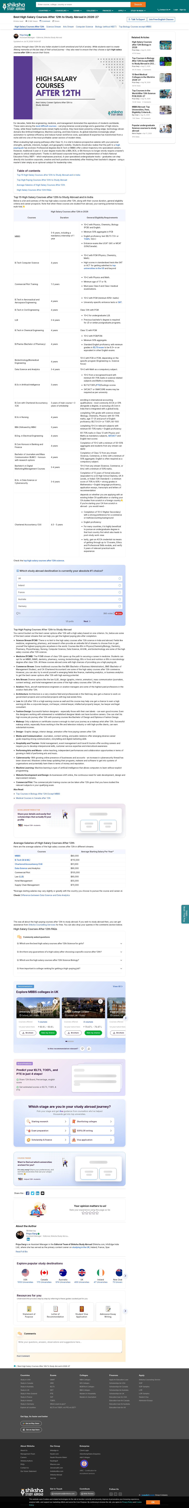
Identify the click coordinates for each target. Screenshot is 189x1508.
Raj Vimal (135, 115)
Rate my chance (48, 1033)
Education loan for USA (118, 1397)
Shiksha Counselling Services (42, 924)
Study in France (26, 1397)
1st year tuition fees (27, 1027)
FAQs (22, 1464)
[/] (15, 1366)
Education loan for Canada (119, 1401)
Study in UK (24, 1390)
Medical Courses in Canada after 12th (33, 798)
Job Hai (53, 1478)
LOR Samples (144, 1394)
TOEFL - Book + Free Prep (185, 914)
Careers (23, 1457)
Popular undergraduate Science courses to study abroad (144, 128)
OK (153, 1502)
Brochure (29, 1033)
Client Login (84, 1450)
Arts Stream (68, 26)
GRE (52, 1383)
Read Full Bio (22, 1251)
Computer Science (84, 26)
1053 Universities (25, 1282)
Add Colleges (85, 1457)
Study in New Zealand (28, 1394)
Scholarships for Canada (118, 1387)
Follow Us (114, 1489)
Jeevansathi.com (56, 1468)
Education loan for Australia (119, 1404)
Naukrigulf (54, 1461)
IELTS (52, 1387)
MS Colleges (84, 1383)
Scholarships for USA (117, 1383)
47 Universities (101, 1282)
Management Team (27, 1454)
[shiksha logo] (32, 1491)
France (21, 592)
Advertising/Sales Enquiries (90, 1454)
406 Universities (81, 1282)
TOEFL (52, 1401)
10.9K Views (136, 102)
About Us (23, 1450)
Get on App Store (33, 1430)
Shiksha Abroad (56, 1475)
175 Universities (44, 1282)
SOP (140, 1383)
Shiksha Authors (26, 1461)
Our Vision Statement (28, 1471)
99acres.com (55, 1464)
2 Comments (147, 69)
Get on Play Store (32, 1423)
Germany (22, 606)
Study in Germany (27, 1404)
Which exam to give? (58, 1404)
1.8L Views (136, 118)
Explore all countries (28, 1407)
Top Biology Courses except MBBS (135, 26)
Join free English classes (161, 19)
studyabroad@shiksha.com (65, 1494)
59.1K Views (136, 86)
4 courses (88, 1022)
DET (51, 1390)
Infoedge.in (54, 1450)
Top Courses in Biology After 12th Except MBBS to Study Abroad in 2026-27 (144, 61)
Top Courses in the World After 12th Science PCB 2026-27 (144, 93)
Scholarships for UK (116, 1394)
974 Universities (63, 1282)
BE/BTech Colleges (87, 1387)
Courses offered (25, 1022)
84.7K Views (136, 69)
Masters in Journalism (88, 1397)
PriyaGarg (24, 35)
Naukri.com (54, 1454)
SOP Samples (144, 1387)
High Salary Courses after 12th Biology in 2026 (142, 45)
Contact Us (164, 10)
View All (117, 986)
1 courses (42, 1022)
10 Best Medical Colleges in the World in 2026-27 (143, 77)
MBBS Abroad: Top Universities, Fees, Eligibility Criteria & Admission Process (141, 110)
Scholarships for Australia (118, 1390)
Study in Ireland (26, 1401)
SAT (51, 1397)
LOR (140, 1390)
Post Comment (23, 1356)
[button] (136, 19)
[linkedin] (28, 1239)
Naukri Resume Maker (58, 1457)
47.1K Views (136, 53)
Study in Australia (26, 1387)
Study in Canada (26, 1383)
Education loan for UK (117, 1407)
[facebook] (111, 1494)
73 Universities (119, 1282)
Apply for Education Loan (118, 1380)
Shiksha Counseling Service (149, 1380)
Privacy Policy (127, 1502)
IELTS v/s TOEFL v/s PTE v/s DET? (63, 1407)
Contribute (85, 1489)
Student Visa (143, 1397)
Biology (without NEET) (106, 26)
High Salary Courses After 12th (29, 26)
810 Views (135, 137)
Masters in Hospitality (88, 1394)
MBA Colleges (85, 1380)
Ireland (21, 585)
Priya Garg (31, 1233)
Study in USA (25, 1380)
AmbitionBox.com (56, 1471)
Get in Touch (56, 1489)
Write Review (89, 1494)
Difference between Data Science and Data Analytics (45, 895)
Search (138, 4)
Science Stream (53, 26)
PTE (51, 1394)
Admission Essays (146, 1401)
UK (19, 578)
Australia (22, 599)
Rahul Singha (136, 133)
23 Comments (146, 118)
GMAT (52, 1380)
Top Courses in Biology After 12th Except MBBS (38, 794)
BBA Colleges (85, 1390)
